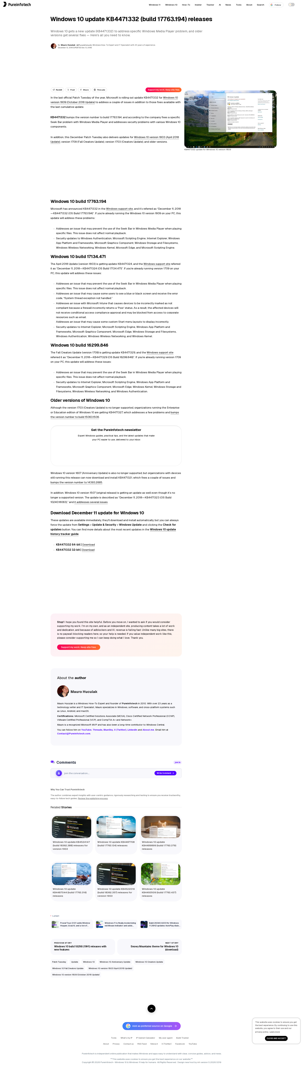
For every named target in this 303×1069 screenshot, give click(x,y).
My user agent (165, 1038)
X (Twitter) (167, 1044)
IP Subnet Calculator (145, 1038)
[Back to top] (151, 1009)
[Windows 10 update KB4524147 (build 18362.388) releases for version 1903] (71, 827)
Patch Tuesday (59, 962)
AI (220, 4)
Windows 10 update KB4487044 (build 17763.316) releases (70, 892)
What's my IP (126, 1038)
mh (198, 1062)
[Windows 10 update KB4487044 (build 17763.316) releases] (71, 874)
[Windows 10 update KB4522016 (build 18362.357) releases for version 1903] (116, 874)
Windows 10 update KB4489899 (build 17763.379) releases (159, 845)
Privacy (116, 1044)
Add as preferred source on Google (152, 1025)
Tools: (114, 1038)
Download (88, 544)
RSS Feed (142, 1044)
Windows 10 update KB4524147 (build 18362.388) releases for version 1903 (71, 845)
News (228, 4)
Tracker (210, 4)
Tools (239, 4)
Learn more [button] (275, 1031)
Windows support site (119, 208)
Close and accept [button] (276, 1038)
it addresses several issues (91, 502)
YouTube (193, 1044)
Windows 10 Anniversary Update (115, 962)
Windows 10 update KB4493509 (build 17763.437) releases (159, 892)
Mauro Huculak (68, 45)
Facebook (180, 1044)
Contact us (128, 1044)
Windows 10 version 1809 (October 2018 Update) (76, 974)
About (249, 4)
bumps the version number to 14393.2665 (76, 482)
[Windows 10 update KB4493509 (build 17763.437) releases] (160, 874)
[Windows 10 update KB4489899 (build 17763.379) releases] (160, 827)
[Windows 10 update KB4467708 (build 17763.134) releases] (116, 827)
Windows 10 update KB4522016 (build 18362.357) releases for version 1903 (116, 892)
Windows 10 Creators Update (149, 962)
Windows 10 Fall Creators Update (67, 968)
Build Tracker (182, 1038)
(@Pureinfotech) (84, 45)
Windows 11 (154, 4)
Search (260, 4)
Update (74, 962)
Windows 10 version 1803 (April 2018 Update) (110, 968)
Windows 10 (171, 4)
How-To (186, 4)
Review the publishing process (93, 798)
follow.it (154, 1044)
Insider (198, 4)
